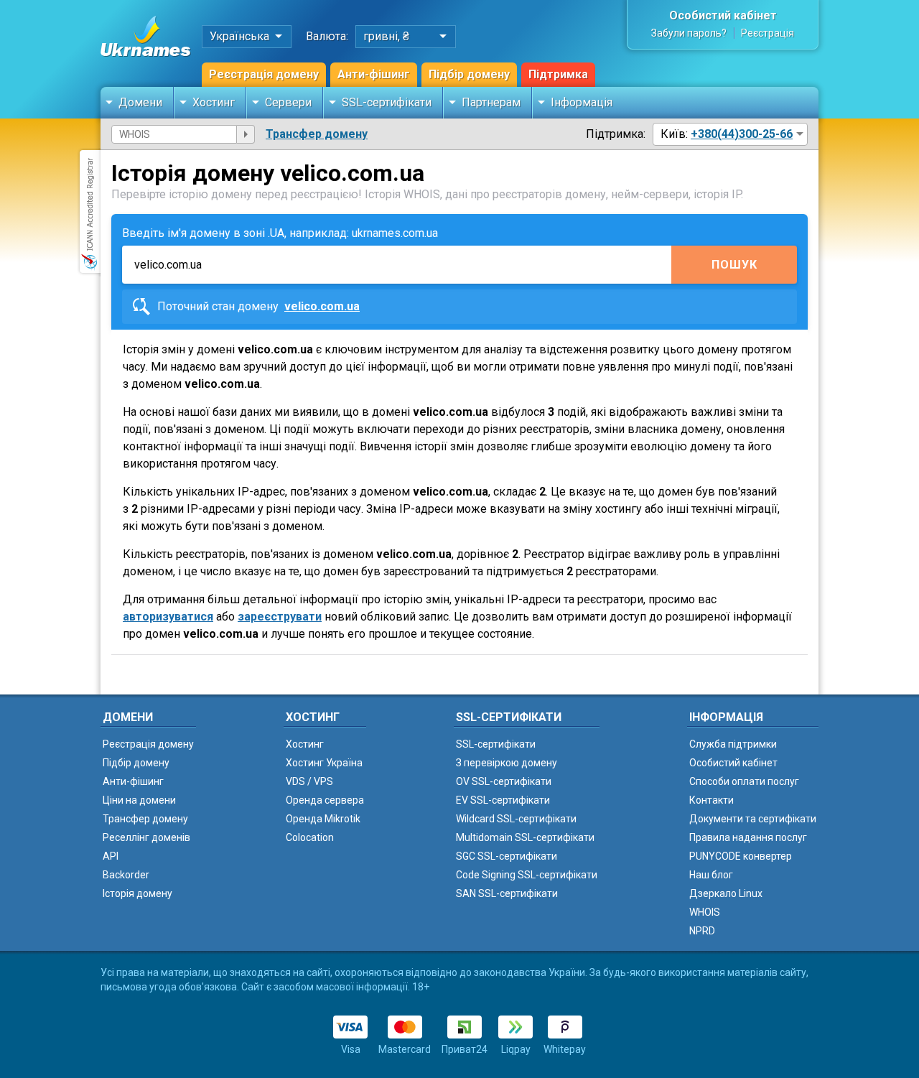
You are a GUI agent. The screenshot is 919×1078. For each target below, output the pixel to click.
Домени (140, 102)
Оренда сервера (325, 800)
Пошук (734, 264)
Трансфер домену (317, 134)
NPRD (702, 931)
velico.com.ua (322, 306)
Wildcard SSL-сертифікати (516, 818)
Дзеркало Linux (725, 893)
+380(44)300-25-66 (742, 134)
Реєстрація (767, 33)
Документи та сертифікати (752, 818)
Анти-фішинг (373, 74)
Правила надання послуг (748, 837)
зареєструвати (280, 616)
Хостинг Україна (324, 762)
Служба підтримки (733, 744)
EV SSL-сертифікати (503, 800)
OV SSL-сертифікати (503, 781)
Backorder (126, 874)
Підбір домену (469, 74)
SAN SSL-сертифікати (507, 893)
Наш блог (711, 874)
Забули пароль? (689, 33)
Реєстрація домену (264, 74)
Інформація (581, 102)
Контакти (711, 800)
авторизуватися (168, 616)
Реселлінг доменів (146, 837)
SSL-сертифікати (386, 102)
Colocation (310, 837)
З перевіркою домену (506, 762)
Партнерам (491, 102)
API (110, 856)
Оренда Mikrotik (323, 818)
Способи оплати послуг (744, 781)
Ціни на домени (139, 800)
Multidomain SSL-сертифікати (525, 837)
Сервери (288, 102)
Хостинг (213, 102)
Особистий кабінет (723, 15)
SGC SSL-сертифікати (506, 856)
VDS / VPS (309, 781)
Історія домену (137, 893)
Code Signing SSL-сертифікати (526, 874)
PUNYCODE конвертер (740, 856)
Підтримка (558, 74)
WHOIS (704, 912)
